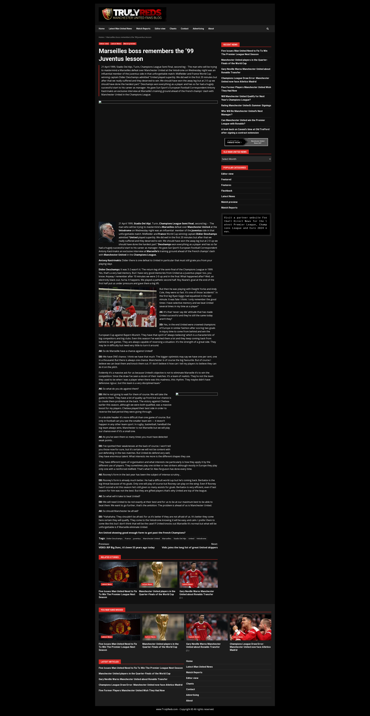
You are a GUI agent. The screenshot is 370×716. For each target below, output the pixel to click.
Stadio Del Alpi (180, 538)
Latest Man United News (120, 28)
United (191, 538)
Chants (173, 28)
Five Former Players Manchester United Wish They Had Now (132, 690)
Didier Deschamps (115, 538)
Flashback (226, 190)
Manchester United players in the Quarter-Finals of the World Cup (158, 575)
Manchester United (151, 538)
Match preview (129, 44)
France (128, 538)
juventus (137, 538)
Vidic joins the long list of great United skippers (190, 545)
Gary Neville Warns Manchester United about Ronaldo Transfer (199, 575)
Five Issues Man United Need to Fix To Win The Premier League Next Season (118, 575)
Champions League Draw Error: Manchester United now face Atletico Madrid (250, 627)
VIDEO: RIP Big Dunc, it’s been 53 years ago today (127, 545)
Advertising (198, 28)
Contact (184, 28)
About (211, 28)
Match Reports (143, 28)
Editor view (160, 28)
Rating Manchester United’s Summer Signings (246, 105)
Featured (226, 179)
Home (101, 28)
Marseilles (166, 538)
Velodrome (201, 538)
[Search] (268, 29)
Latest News (116, 44)
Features (226, 185)
